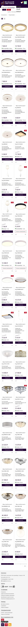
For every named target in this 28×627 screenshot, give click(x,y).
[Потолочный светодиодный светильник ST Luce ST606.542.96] (7, 280)
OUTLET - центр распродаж (6, 612)
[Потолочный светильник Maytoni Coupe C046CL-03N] (20, 425)
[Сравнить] (3, 54)
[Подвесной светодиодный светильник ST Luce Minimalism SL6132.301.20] (20, 316)
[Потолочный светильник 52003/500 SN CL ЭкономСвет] (20, 62)
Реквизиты (3, 591)
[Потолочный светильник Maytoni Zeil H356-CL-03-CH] (20, 389)
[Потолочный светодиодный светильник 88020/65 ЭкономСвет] (7, 98)
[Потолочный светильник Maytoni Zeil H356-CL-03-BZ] (7, 389)
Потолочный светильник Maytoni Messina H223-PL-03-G (20, 367)
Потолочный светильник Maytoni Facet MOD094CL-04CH (20, 474)
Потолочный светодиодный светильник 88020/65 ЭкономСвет (6, 111)
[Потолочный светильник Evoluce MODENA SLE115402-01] (7, 171)
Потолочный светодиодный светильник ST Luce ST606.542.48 (19, 257)
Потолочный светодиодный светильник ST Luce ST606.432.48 (19, 220)
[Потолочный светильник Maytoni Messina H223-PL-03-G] (20, 354)
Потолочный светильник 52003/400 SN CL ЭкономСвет (7, 76)
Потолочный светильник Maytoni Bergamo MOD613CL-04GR (7, 438)
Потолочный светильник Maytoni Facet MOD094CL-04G (7, 510)
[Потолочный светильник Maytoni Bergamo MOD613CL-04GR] (7, 425)
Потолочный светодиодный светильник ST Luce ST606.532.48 (6, 257)
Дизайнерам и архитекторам (7, 597)
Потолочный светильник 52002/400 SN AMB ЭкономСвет (7, 40)
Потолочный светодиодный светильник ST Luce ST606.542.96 (6, 293)
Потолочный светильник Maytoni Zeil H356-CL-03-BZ (7, 402)
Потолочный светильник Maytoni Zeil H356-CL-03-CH (20, 402)
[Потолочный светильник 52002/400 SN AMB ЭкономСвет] (7, 27)
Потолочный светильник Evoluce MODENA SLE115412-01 (20, 184)
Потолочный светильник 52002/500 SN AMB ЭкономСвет (20, 40)
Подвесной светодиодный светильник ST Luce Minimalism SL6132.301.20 (19, 331)
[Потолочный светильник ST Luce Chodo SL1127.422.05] (20, 134)
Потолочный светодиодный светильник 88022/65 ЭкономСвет (6, 148)
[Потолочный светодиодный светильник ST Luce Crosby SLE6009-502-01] (20, 280)
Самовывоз (3, 605)
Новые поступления (5, 614)
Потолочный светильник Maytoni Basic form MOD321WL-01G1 (20, 545)
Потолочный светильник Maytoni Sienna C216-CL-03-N (6, 367)
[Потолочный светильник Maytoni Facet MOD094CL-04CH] (20, 461)
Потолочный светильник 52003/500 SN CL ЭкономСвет (20, 76)
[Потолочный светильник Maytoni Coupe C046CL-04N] (7, 461)
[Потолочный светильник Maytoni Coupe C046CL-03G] (20, 496)
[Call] (25, 2)
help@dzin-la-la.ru (6, 581)
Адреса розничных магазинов (7, 593)
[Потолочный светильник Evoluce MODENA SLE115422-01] (7, 206)
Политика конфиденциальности (8, 598)
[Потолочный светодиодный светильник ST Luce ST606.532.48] (7, 243)
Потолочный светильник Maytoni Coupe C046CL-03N (19, 438)
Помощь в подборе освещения (7, 595)
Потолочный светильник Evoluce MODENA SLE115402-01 (7, 184)
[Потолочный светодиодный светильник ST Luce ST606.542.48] (20, 243)
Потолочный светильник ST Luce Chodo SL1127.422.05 (19, 147)
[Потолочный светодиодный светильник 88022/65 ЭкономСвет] (7, 134)
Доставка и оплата (5, 604)
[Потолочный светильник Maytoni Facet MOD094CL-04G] (7, 496)
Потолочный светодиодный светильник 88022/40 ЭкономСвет (20, 111)
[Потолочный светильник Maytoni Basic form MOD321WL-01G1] (20, 532)
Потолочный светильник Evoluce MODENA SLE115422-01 (7, 219)
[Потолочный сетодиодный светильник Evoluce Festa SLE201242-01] (7, 316)
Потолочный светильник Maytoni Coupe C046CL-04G (6, 545)
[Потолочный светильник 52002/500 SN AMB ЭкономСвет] (20, 27)
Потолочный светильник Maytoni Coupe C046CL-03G (19, 510)
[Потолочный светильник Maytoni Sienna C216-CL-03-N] (7, 354)
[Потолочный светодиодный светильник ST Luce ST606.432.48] (20, 206)
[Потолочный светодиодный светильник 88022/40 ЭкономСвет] (20, 98)
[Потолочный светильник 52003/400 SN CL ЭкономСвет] (7, 62)
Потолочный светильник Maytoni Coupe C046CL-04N (6, 474)
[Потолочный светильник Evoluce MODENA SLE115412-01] (20, 171)
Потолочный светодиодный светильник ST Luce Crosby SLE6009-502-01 (20, 293)
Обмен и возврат (4, 607)
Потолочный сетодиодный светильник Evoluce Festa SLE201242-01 (6, 330)
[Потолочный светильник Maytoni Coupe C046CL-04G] (7, 532)
